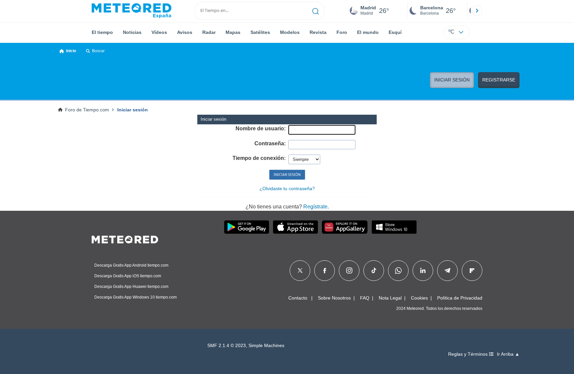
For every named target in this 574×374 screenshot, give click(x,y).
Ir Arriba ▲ (508, 354)
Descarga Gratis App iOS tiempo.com (127, 276)
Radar (209, 32)
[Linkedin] (423, 271)
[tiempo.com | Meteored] (125, 238)
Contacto (297, 298)
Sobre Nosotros (334, 298)
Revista (318, 32)
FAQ (364, 298)
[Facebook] (324, 271)
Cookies (419, 298)
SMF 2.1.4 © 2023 (226, 345)
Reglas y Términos (468, 354)
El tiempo (102, 32)
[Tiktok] (373, 271)
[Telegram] (447, 271)
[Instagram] (349, 271)
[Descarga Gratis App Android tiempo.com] (246, 227)
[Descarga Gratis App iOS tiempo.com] (295, 227)
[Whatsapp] (398, 271)
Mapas (233, 32)
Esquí (395, 32)
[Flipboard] (472, 271)
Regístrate (315, 206)
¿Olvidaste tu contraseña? (287, 188)
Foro (341, 32)
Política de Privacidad (459, 298)
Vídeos (159, 32)
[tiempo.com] (131, 10)
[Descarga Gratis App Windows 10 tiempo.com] (394, 227)
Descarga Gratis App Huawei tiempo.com (131, 286)
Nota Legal (390, 298)
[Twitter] (300, 271)
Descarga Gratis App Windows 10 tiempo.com (135, 297)
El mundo (368, 32)
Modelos (290, 32)
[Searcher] (316, 11)
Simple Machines (266, 345)
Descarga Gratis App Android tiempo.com (131, 265)
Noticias (132, 32)
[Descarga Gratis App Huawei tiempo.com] (345, 227)
